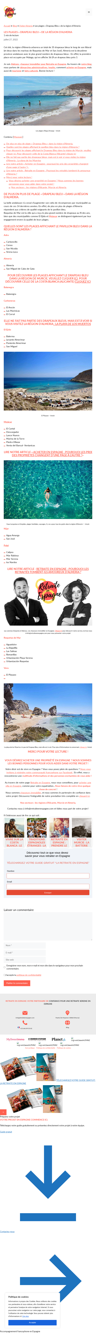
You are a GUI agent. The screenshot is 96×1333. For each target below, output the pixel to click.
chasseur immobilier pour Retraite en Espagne (43, 64)
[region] (32, 1310)
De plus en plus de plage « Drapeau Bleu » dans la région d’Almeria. (39, 144)
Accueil (7, 26)
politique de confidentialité (28, 975)
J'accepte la (23, 975)
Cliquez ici (58, 631)
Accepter (32, 1323)
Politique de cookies (64, 1048)
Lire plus (25, 1316)
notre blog (86, 64)
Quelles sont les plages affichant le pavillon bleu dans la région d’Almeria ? (42, 147)
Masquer (18, 137)
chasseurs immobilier (30, 793)
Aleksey (15, 64)
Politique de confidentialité (45, 1048)
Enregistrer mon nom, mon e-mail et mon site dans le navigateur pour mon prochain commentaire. (44, 967)
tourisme (16, 71)
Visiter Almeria (26, 26)
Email (9, 881)
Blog (15, 26)
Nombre (10, 871)
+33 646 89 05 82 (26, 1028)
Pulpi (6, 546)
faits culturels (31, 71)
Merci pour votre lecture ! (19, 177)
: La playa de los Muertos (72, 324)
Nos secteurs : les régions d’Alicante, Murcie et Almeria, (39, 187)
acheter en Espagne (76, 68)
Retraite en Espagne (40, 783)
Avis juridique (30, 1048)
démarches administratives (33, 68)
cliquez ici (83, 281)
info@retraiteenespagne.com (25, 1018)
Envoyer (48, 892)
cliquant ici (84, 796)
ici (76, 278)
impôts (51, 68)
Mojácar (8, 422)
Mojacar (53, 216)
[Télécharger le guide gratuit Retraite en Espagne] (34, 1112)
